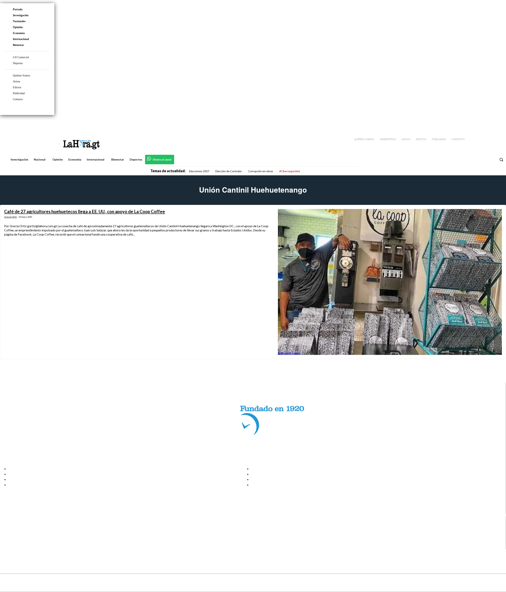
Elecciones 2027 (199, 171)
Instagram (18, 531)
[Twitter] (491, 123)
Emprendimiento (289, 353)
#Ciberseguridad (289, 171)
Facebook (18, 526)
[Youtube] (498, 123)
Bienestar (18, 45)
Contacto (18, 99)
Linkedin (17, 536)
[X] (6, 541)
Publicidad (19, 93)
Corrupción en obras (260, 171)
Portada (18, 9)
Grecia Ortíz (10, 217)
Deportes (18, 63)
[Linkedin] (484, 123)
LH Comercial (21, 57)
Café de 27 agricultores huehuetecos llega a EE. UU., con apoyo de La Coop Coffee (84, 211)
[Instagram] (477, 123)
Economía (19, 33)
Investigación (20, 15)
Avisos (16, 81)
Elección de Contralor (228, 171)
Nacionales (19, 21)
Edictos (17, 87)
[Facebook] (470, 123)
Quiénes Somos (21, 75)
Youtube (17, 546)
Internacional (21, 39)
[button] (501, 159)
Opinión (18, 27)
